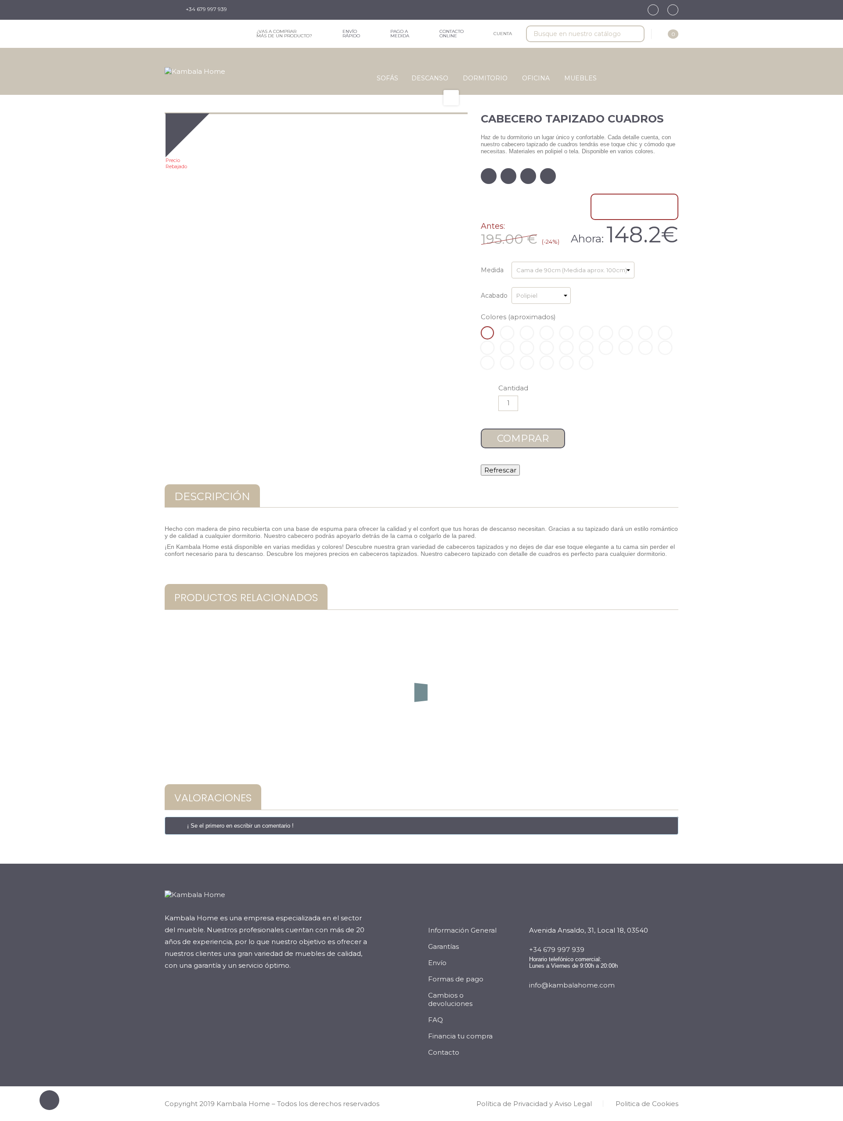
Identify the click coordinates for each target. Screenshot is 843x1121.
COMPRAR (523, 438)
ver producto (421, 754)
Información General (462, 930)
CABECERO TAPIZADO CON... (421, 722)
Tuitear (508, 176)
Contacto (443, 1052)
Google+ (528, 176)
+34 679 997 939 (206, 9)
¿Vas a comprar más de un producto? (284, 34)
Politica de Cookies (647, 1103)
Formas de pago (455, 979)
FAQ (435, 1020)
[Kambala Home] (195, 71)
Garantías (443, 946)
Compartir (489, 176)
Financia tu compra (460, 1036)
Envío (437, 963)
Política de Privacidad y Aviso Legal (534, 1103)
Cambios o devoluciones (450, 999)
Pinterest (548, 176)
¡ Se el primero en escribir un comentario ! (240, 825)
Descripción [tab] (212, 496)
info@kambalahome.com (572, 985)
